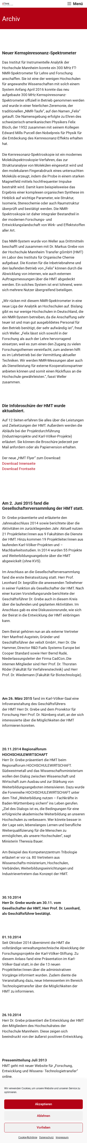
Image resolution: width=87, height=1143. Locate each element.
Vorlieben (43, 1127)
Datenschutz (46, 1137)
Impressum (62, 1137)
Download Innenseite (18, 463)
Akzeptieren (43, 1104)
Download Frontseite (18, 469)
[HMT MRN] (7, 4)
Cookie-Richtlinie (27, 1137)
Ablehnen (43, 1116)
